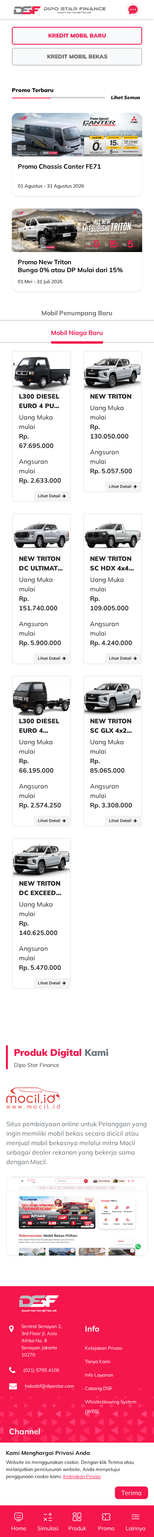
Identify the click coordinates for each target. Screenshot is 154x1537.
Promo (106, 1528)
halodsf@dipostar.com (49, 1386)
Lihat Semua (125, 97)
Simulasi (48, 1528)
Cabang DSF (98, 1388)
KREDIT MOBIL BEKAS (77, 56)
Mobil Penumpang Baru (77, 313)
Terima (131, 1493)
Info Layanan (99, 1375)
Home (18, 1528)
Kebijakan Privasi (82, 1476)
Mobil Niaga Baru (77, 333)
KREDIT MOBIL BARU (77, 35)
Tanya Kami (98, 1361)
